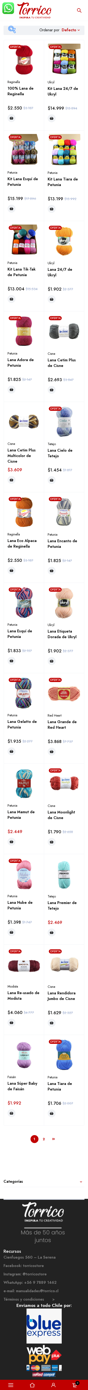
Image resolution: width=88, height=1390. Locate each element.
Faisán (12, 1077)
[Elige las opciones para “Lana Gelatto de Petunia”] (11, 751)
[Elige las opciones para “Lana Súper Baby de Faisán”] (11, 1113)
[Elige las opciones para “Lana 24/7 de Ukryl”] (52, 299)
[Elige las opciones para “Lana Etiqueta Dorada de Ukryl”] (52, 661)
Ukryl (51, 82)
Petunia (12, 172)
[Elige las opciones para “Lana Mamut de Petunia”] (11, 842)
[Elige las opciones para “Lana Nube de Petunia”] (11, 932)
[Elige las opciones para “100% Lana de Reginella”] (11, 118)
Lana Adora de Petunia (21, 362)
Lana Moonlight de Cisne (61, 814)
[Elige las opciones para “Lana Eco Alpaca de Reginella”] (11, 570)
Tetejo (52, 444)
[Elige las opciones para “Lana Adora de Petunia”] (11, 390)
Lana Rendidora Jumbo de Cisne (62, 995)
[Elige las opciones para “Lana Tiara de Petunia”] (52, 1113)
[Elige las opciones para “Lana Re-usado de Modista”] (11, 1023)
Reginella (14, 82)
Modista (13, 986)
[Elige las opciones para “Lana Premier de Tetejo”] (52, 932)
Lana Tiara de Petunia (60, 1086)
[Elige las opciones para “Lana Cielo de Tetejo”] (52, 480)
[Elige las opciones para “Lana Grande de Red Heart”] (52, 752)
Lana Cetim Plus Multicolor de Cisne (22, 455)
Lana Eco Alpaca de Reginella (22, 543)
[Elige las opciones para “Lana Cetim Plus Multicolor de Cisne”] (11, 480)
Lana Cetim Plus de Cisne (62, 362)
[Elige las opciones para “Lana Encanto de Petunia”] (52, 571)
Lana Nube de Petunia (20, 905)
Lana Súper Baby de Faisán (22, 1086)
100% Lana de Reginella (21, 91)
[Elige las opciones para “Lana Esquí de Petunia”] (11, 661)
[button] (52, 118)
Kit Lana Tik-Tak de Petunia (22, 272)
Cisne (51, 353)
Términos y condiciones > (29, 1299)
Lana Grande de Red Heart (62, 724)
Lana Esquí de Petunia (20, 633)
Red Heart (54, 715)
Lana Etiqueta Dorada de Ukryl (62, 634)
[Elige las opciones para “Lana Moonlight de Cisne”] (52, 842)
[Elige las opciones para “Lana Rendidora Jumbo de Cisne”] (52, 1023)
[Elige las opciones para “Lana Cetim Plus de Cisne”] (52, 390)
